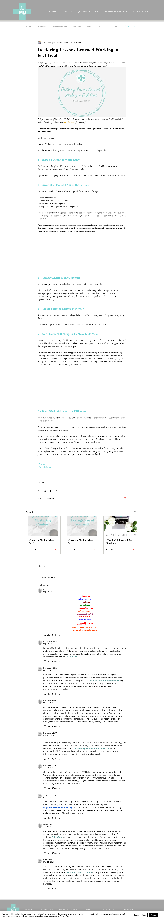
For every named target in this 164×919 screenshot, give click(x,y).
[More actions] (125, 42)
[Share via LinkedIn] (50, 491)
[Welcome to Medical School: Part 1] (82, 526)
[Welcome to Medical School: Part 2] (43, 526)
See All (136, 511)
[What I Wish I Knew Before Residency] (121, 526)
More (98, 26)
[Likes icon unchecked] (44, 634)
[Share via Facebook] (39, 491)
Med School (77, 26)
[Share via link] (56, 491)
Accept (153, 915)
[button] (116, 26)
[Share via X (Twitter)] (44, 491)
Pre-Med (88, 26)
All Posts (28, 26)
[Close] (161, 915)
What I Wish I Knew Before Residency (119, 542)
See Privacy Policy (63, 916)
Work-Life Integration (60, 26)
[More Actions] (125, 590)
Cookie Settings (140, 915)
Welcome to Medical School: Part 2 (42, 542)
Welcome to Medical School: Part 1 (81, 542)
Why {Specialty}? (42, 26)
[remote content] (82, 253)
